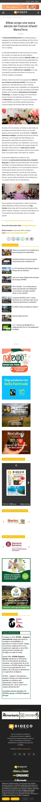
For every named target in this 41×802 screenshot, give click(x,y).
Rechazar (15, 799)
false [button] (4, 714)
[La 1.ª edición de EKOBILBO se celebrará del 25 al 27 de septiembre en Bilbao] (6, 327)
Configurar (25, 799)
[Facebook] (15, 754)
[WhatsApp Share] (22, 239)
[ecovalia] (28, 715)
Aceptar (6, 799)
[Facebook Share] (9, 239)
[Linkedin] (24, 754)
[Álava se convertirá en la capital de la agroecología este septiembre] (6, 252)
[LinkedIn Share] (18, 239)
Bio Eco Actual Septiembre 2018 (16, 233)
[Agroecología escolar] (6, 318)
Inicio (3, 17)
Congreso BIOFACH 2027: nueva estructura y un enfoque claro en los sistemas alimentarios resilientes (25, 300)
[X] (34, 754)
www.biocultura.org (28, 225)
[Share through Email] (27, 239)
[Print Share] (32, 239)
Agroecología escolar (20, 316)
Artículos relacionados (10, 245)
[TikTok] (29, 754)
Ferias (3, 254)
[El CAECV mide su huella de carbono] (6, 309)
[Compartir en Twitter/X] (13, 239)
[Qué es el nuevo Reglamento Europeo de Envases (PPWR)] (6, 279)
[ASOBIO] (10, 715)
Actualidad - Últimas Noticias (14, 17)
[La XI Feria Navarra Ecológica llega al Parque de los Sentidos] (6, 270)
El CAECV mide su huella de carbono (25, 307)
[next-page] (6, 334)
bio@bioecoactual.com (24, 749)
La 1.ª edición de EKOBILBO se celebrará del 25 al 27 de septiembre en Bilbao (25, 327)
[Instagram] (19, 754)
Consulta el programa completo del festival (18, 220)
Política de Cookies (29, 790)
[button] (3, 12)
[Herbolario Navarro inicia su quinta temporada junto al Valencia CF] (6, 261)
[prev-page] (3, 334)
